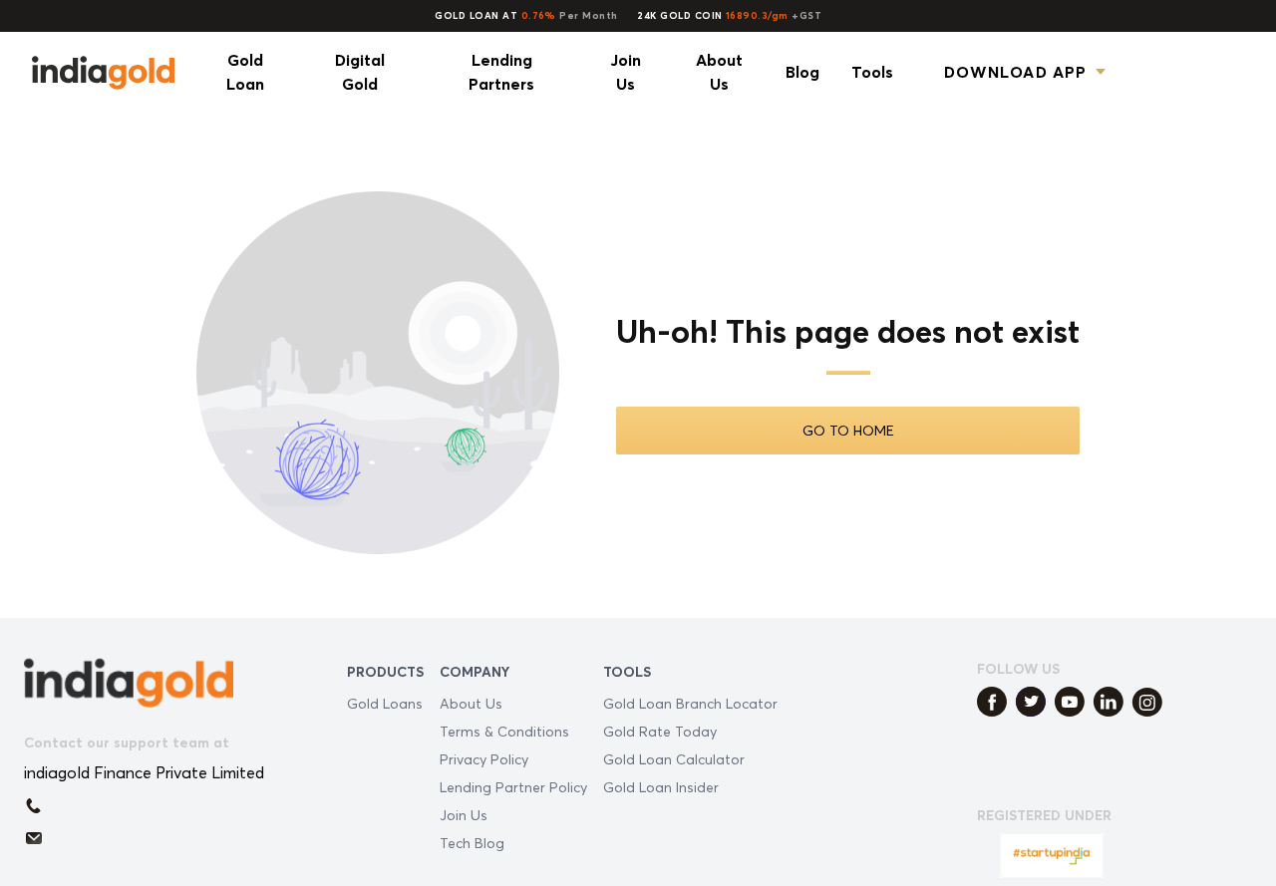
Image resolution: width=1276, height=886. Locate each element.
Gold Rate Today (660, 731)
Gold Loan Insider (661, 786)
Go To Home (848, 430)
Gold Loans (385, 703)
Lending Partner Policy (513, 786)
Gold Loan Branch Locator (690, 703)
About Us (471, 703)
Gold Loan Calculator (674, 758)
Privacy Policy (484, 758)
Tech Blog (472, 842)
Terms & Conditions (504, 731)
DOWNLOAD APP (1015, 72)
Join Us (463, 814)
